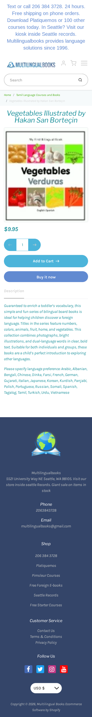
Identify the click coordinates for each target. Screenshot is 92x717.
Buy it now (46, 277)
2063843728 (46, 510)
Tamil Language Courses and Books (38, 95)
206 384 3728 (46, 555)
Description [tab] (14, 290)
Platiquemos (46, 565)
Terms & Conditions (46, 636)
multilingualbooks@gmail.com (46, 526)
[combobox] (39, 80)
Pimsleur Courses (46, 575)
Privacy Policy (46, 642)
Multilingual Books (51, 704)
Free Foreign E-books (46, 585)
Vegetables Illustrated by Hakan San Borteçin (37, 101)
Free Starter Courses (46, 605)
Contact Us (46, 630)
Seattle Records (46, 595)
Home (7, 95)
